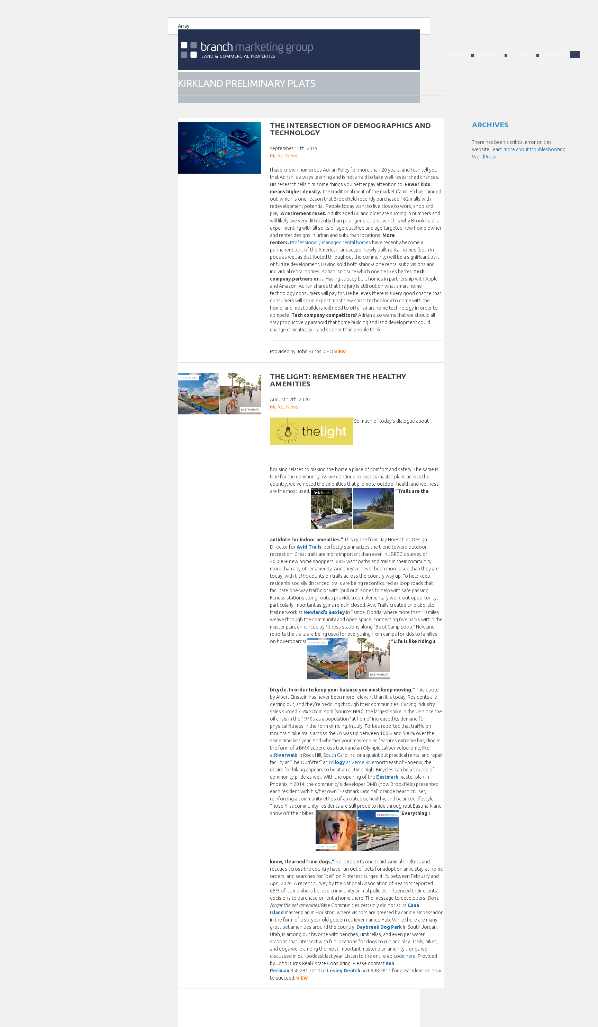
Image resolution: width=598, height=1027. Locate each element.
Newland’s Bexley (324, 612)
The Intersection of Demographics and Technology (350, 129)
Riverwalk (285, 755)
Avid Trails (309, 547)
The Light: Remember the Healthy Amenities (338, 380)
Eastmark (387, 777)
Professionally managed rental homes (330, 242)
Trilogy (337, 762)
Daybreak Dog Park (379, 927)
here (411, 956)
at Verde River (361, 762)
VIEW (340, 351)
